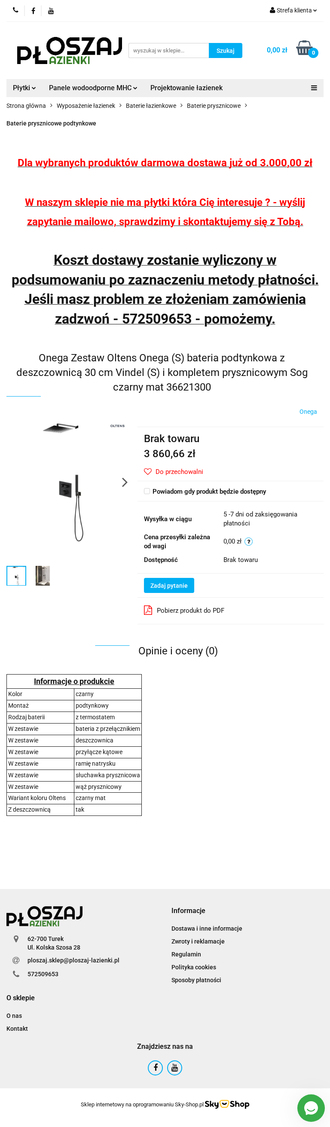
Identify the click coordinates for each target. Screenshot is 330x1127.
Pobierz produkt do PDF (190, 610)
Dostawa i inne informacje (206, 928)
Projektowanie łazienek (186, 88)
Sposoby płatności (196, 980)
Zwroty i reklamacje (198, 941)
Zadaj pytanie (169, 585)
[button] (188, 911)
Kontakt (17, 1028)
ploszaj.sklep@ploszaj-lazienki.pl (73, 960)
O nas (14, 1015)
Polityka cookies (193, 967)
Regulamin (186, 954)
